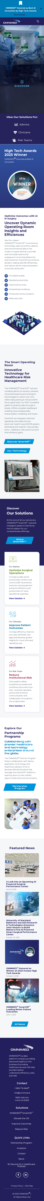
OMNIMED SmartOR (21, 1113)
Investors (21, 1148)
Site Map (29, 1186)
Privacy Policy (17, 1186)
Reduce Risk (21, 1129)
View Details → (21, 15)
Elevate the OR (21, 1118)
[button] (41, 8)
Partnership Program (21, 1143)
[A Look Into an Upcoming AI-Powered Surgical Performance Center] (22, 872)
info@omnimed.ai (22, 1093)
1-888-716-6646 (22, 1088)
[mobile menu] (38, 22)
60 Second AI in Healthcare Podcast (21, 1165)
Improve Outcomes (21, 1124)
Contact (21, 1153)
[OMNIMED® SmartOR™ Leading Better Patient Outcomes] (22, 998)
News (21, 1159)
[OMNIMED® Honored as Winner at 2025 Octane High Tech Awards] (22, 959)
